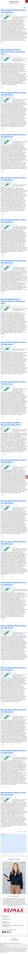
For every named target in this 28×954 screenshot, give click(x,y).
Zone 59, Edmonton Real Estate (17, 852)
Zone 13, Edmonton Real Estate (21, 844)
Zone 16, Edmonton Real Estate (10, 347)
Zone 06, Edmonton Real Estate (6, 842)
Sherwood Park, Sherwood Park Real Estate (13, 306)
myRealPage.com (14, 940)
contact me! (18, 905)
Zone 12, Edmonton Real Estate (10, 587)
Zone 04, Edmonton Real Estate (10, 841)
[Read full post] (6, 17)
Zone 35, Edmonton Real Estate (6, 850)
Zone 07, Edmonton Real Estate (17, 842)
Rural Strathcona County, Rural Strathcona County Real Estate (11, 838)
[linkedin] (6, 932)
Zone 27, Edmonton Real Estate (14, 848)
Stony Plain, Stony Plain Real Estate (17, 840)
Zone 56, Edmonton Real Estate (10, 851)
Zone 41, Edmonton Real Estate (17, 850)
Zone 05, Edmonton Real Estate (21, 841)
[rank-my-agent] (10, 932)
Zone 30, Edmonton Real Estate (10, 15)
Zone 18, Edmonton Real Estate (10, 265)
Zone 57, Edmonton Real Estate (10, 797)
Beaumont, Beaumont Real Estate (11, 427)
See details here (22, 19)
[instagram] (8, 932)
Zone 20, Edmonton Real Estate (10, 506)
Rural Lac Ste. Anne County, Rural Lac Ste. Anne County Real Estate (14, 837)
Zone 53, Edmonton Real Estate (10, 755)
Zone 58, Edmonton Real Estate (10, 672)
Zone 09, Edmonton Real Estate (14, 843)
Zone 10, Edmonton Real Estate (10, 387)
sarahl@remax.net (6, 922)
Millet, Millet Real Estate (11, 835)
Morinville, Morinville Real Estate (21, 835)
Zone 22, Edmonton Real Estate (10, 97)
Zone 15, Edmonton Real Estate (17, 845)
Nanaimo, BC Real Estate (5, 836)
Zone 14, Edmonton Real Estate (6, 845)
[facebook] (3, 932)
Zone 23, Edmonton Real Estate (10, 465)
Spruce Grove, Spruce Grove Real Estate (19, 839)
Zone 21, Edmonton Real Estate (6, 847)
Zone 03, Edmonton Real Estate (10, 225)
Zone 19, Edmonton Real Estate (10, 139)
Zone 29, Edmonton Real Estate (10, 849)
